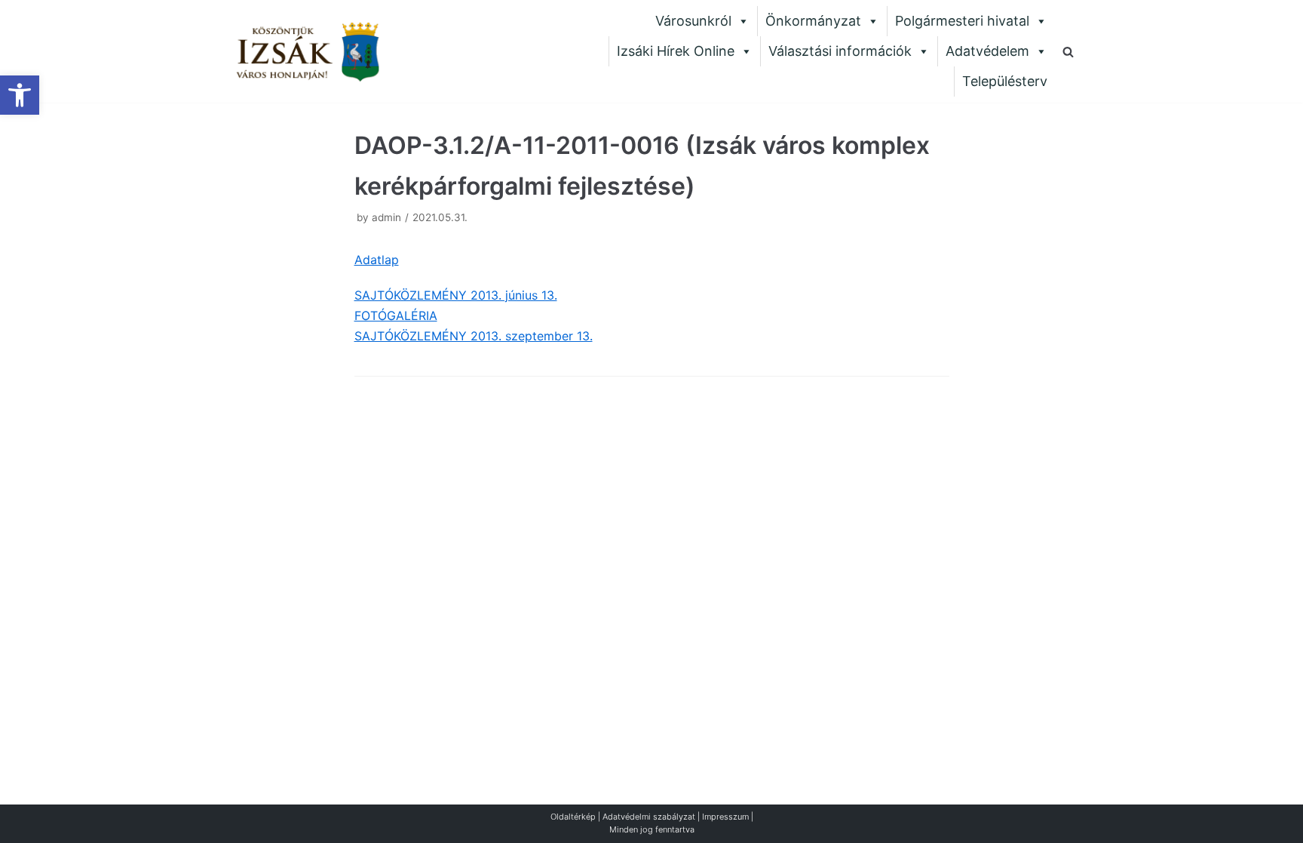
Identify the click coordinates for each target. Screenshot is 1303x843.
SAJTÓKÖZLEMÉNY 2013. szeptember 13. (473, 335)
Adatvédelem (987, 51)
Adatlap (376, 259)
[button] (19, 95)
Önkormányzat (813, 21)
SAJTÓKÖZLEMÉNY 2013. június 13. (455, 295)
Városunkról (693, 21)
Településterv (1004, 81)
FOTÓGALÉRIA (395, 315)
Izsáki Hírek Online (675, 51)
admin (386, 217)
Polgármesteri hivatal (962, 21)
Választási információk (840, 51)
